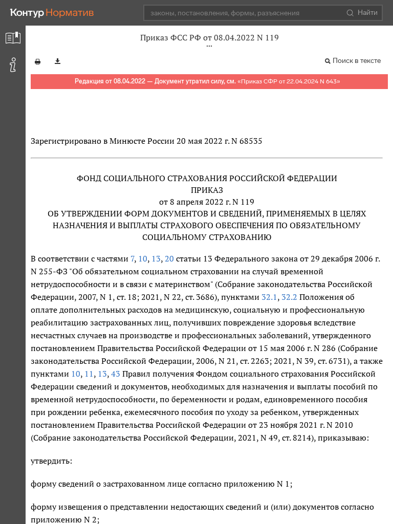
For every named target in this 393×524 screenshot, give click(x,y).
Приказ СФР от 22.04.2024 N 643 (289, 81)
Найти (368, 12)
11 (89, 373)
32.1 (269, 297)
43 (115, 373)
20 (169, 258)
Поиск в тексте (357, 60)
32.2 (289, 297)
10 (142, 258)
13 (156, 258)
